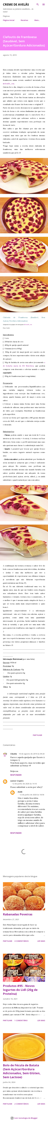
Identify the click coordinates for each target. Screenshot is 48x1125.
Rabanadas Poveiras (17, 914)
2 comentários (21, 1104)
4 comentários (21, 941)
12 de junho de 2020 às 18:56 (32, 794)
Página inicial (8, 20)
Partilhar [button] (37, 735)
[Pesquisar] (37, 4)
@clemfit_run (8, 84)
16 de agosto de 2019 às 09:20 (31, 754)
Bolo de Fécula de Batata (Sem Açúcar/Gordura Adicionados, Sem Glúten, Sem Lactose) (21, 1071)
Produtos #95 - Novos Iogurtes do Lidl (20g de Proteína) (20, 990)
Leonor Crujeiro (17, 781)
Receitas (24, 20)
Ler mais (41, 941)
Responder (16, 775)
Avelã (20, 792)
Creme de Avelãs (16, 4)
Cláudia (13, 754)
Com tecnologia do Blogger (26, 1118)
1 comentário (21, 1020)
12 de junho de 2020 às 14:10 (24, 783)
